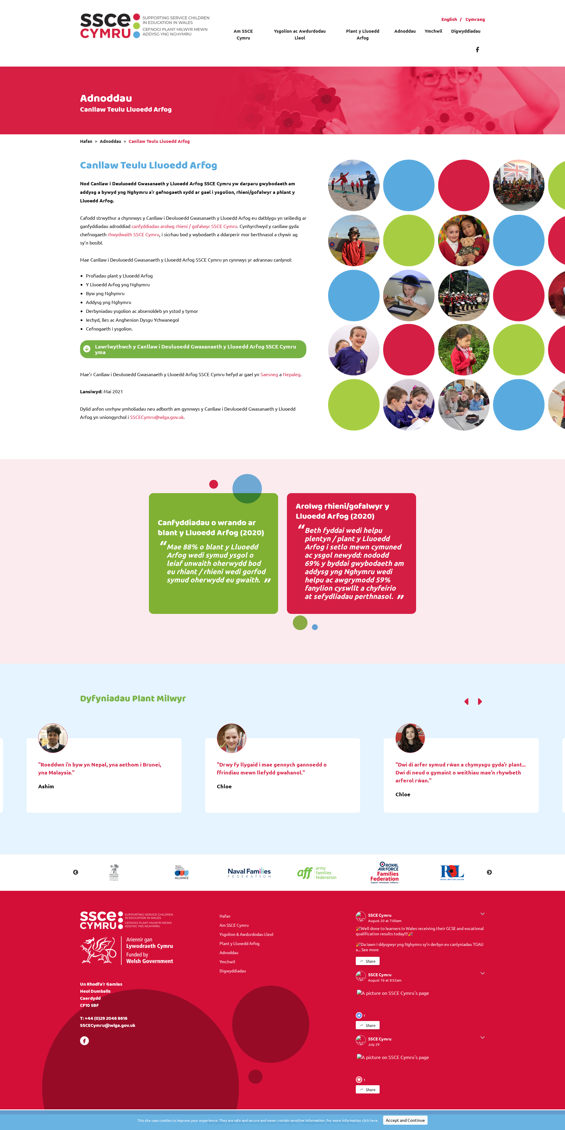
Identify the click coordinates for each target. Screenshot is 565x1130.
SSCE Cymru (379, 915)
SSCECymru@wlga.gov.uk (107, 1025)
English (449, 19)
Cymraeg (475, 19)
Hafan (86, 141)
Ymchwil (433, 31)
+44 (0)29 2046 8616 (106, 1018)
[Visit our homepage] (144, 25)
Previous (76, 872)
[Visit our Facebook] (477, 49)
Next (489, 872)
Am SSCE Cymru (243, 34)
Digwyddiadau (466, 31)
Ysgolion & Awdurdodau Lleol (246, 934)
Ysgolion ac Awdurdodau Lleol (300, 34)
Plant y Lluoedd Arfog (362, 34)
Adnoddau (405, 31)
